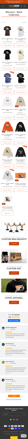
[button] (2, 6)
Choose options (7, 45)
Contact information (15, 435)
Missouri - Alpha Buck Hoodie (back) (20, 160)
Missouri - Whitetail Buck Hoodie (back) (7, 135)
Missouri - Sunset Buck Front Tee (7, 63)
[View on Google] (3, 328)
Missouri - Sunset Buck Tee (20, 62)
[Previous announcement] (2, 1)
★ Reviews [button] (14, 437)
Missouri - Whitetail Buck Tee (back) (20, 39)
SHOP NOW (14, 243)
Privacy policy (7, 433)
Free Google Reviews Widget (14, 399)
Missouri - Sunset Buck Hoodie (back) (7, 160)
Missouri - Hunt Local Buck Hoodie (7, 110)
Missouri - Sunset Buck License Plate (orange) (20, 184)
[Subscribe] (23, 414)
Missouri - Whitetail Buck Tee (7, 39)
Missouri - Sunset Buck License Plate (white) (7, 207)
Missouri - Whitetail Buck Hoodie (20, 110)
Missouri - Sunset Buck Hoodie (20, 135)
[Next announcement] (25, 1)
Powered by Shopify (14, 431)
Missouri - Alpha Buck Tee (20, 85)
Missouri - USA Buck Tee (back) (7, 86)
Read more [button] (8, 355)
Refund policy (21, 431)
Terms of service (14, 433)
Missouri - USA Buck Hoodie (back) (7, 184)
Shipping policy (22, 433)
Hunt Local (8, 431)
